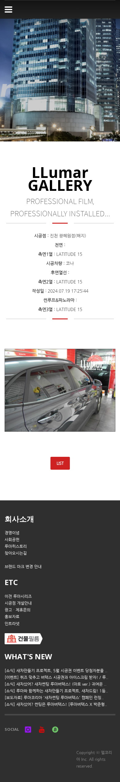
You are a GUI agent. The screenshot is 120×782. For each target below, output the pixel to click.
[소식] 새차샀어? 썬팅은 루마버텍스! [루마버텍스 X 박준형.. (56, 704)
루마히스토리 (16, 546)
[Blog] (55, 729)
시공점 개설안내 (18, 603)
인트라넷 (12, 623)
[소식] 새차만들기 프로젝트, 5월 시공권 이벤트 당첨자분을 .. (56, 670)
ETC (11, 582)
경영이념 (12, 532)
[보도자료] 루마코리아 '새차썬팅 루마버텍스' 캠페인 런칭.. (54, 697)
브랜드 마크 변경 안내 (23, 566)
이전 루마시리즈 (18, 596)
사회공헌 (12, 539)
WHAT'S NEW (28, 656)
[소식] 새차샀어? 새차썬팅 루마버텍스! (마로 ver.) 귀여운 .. (55, 684)
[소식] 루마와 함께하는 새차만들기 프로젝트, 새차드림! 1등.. (56, 690)
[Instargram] (28, 729)
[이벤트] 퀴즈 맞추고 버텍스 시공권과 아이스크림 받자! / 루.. (56, 677)
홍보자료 (12, 616)
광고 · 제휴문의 (17, 609)
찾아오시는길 (16, 553)
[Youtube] (41, 729)
